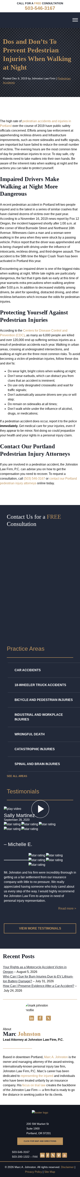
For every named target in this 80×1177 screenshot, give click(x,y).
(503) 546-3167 (34, 478)
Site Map (49, 1171)
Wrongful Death (30, 734)
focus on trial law (33, 1085)
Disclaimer (67, 1167)
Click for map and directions (40, 1141)
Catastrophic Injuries (35, 749)
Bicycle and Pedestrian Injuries (44, 700)
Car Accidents (28, 670)
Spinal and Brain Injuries (37, 764)
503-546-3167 (21, 1152)
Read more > (67, 908)
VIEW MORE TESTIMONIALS (40, 928)
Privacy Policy (33, 1171)
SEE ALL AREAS (17, 776)
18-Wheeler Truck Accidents (40, 685)
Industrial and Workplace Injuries (39, 717)
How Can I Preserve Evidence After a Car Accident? (38, 986)
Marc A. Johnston (56, 1057)
